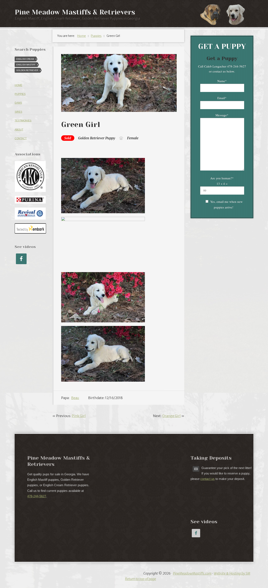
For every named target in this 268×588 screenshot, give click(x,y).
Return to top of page (140, 579)
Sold (67, 138)
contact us (207, 479)
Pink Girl (79, 416)
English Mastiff (25, 64)
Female (132, 138)
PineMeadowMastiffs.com (192, 573)
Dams (18, 102)
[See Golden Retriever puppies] (237, 14)
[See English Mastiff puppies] (212, 14)
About (19, 129)
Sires (18, 111)
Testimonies (23, 120)
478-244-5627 (36, 496)
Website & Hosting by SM (232, 573)
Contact (21, 138)
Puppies (20, 94)
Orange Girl (171, 416)
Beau (75, 398)
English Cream (25, 59)
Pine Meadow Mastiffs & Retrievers (75, 12)
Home (18, 85)
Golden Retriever (91, 138)
